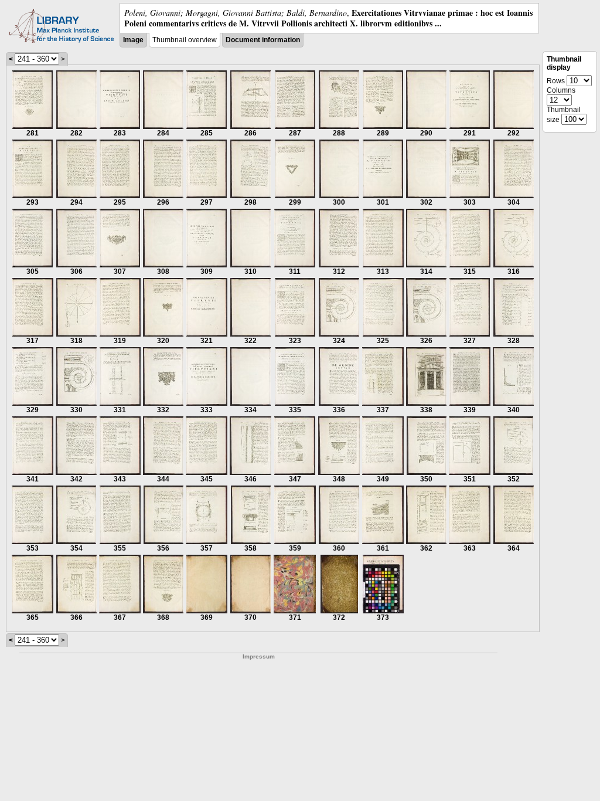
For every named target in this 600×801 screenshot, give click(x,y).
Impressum (259, 656)
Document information (263, 40)
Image (133, 40)
